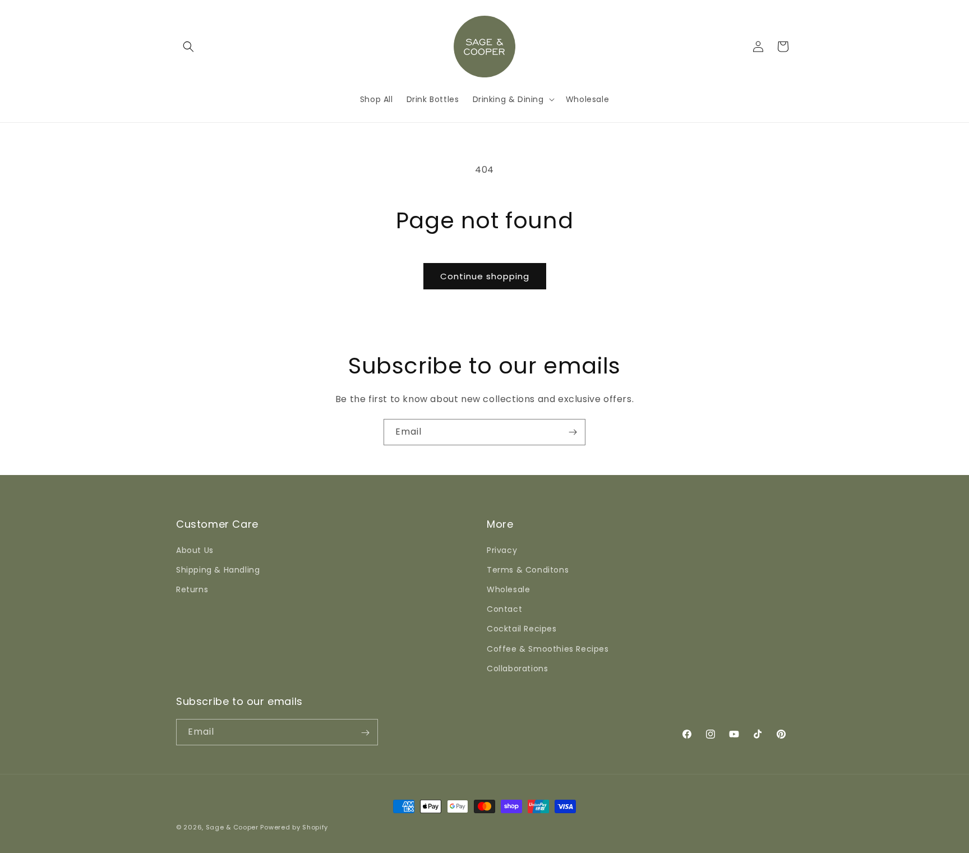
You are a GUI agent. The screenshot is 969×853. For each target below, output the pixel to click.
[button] (188, 46)
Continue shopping (484, 276)
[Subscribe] (572, 432)
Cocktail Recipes (522, 628)
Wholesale (508, 588)
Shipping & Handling (218, 569)
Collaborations (517, 668)
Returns (192, 588)
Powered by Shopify (294, 827)
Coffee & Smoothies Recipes (548, 648)
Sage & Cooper (232, 827)
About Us (195, 549)
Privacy (502, 549)
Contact (504, 608)
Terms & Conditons (528, 569)
